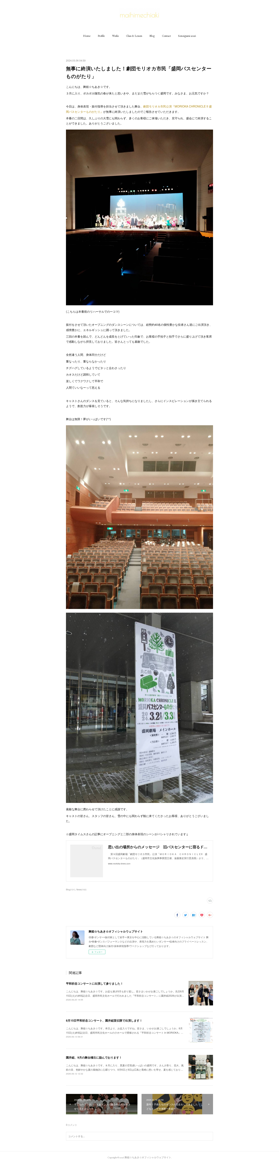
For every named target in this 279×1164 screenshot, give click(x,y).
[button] (86, 36)
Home (86, 36)
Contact (166, 36)
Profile (101, 36)
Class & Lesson (134, 36)
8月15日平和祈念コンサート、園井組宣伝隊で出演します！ (104, 1020)
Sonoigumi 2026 (187, 36)
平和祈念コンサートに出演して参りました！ (94, 983)
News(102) (81, 889)
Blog (152, 36)
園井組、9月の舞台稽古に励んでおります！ (94, 1057)
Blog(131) (70, 889)
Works (115, 36)
